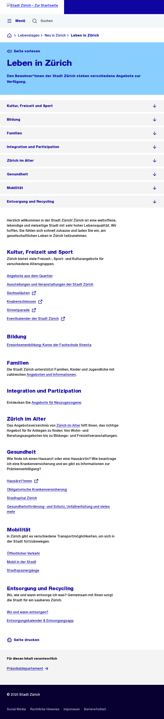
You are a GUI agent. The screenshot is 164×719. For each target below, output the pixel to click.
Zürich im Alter (68, 425)
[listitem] (82, 106)
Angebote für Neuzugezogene (56, 403)
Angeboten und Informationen (51, 375)
